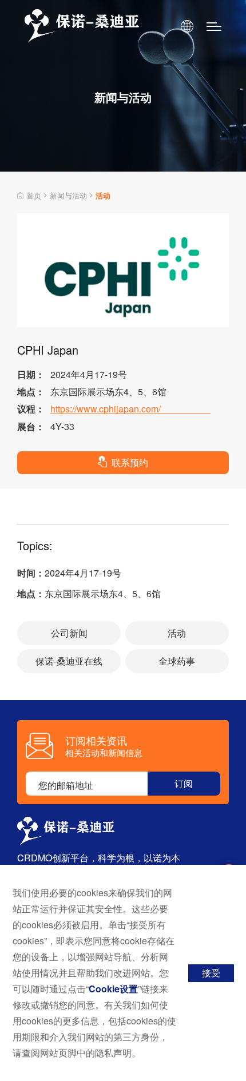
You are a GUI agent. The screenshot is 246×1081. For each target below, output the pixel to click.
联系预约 (130, 462)
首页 (33, 195)
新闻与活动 (68, 195)
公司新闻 (69, 632)
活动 (177, 632)
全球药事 (176, 660)
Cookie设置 (113, 988)
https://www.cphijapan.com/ (105, 409)
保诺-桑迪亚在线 (68, 660)
